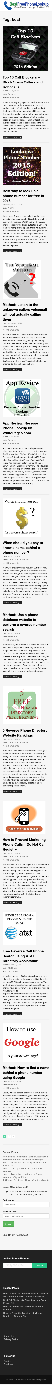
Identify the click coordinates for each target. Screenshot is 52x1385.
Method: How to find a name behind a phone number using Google (26, 1072)
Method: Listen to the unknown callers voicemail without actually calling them (25, 312)
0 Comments (12, 97)
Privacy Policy (11, 1339)
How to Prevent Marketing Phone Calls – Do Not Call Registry (24, 844)
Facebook (8, 1364)
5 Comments (12, 745)
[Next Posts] (13, 1136)
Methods (12, 326)
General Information (18, 559)
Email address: (10, 1211)
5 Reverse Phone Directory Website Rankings (25, 733)
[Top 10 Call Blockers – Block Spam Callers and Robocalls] (25, 70)
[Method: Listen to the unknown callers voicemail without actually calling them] (22, 298)
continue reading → (12, 137)
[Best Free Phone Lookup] (26, 9)
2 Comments (12, 639)
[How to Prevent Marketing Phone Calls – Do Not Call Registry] (24, 833)
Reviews (12, 94)
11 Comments (13, 971)
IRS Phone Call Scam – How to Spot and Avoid (26, 1180)
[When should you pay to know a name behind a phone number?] (22, 536)
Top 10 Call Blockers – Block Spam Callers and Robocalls (23, 82)
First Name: (8, 1200)
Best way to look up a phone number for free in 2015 (23, 195)
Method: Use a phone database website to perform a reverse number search (24, 622)
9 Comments (12, 329)
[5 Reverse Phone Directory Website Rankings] (22, 723)
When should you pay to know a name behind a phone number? (23, 547)
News (11, 207)
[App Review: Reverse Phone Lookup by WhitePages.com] (22, 416)
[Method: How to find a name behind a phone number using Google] (22, 1061)
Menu (46, 6)
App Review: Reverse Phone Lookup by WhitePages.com (20, 428)
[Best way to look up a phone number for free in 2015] (22, 184)
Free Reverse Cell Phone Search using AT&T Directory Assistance (23, 955)
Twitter (7, 1361)
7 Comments (12, 443)
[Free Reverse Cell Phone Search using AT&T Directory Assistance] (19, 944)
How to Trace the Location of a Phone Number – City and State (22, 1176)
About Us (9, 1336)
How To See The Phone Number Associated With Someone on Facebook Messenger (25, 1158)
